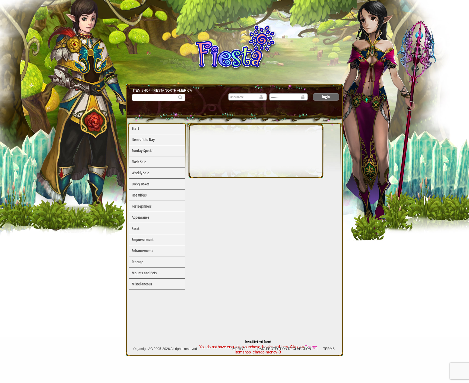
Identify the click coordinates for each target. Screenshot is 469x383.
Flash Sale (139, 161)
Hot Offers (139, 195)
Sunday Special (142, 150)
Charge (311, 347)
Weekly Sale (140, 172)
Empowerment (143, 239)
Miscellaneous (142, 284)
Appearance (140, 217)
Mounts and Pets (144, 272)
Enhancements (142, 250)
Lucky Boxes (140, 183)
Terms (329, 349)
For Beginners (141, 206)
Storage (137, 261)
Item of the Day (143, 139)
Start (135, 128)
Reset (136, 228)
